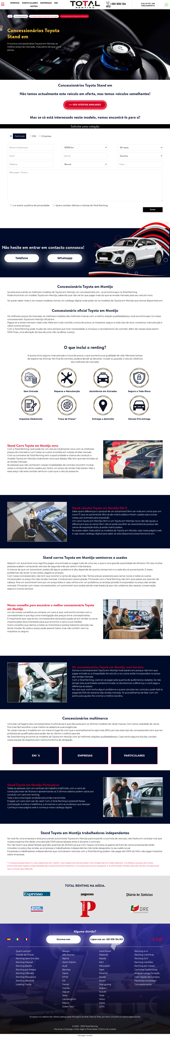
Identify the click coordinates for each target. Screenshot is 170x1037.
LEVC (102, 1006)
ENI (56, 3)
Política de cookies (107, 1029)
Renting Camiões (143, 962)
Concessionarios (143, 984)
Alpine (65, 958)
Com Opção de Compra (147, 977)
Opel (101, 969)
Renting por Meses (26, 969)
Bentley (66, 969)
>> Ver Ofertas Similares (85, 104)
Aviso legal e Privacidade (86, 1029)
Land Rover (105, 951)
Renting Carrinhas (144, 955)
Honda (65, 988)
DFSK (65, 977)
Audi (64, 966)
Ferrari (65, 984)
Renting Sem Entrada (27, 958)
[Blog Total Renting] (161, 939)
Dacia (65, 973)
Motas (34, 6)
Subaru (103, 988)
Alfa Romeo (68, 955)
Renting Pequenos (26, 977)
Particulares (30, 3)
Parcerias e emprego (145, 980)
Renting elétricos (25, 980)
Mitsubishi (104, 966)
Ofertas (14, 3)
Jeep (64, 995)
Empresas (46, 3)
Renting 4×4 (141, 951)
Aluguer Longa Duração (147, 973)
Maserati (103, 955)
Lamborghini (69, 999)
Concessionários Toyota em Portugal (44, 16)
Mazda (102, 958)
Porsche (103, 973)
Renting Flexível (24, 962)
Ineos (102, 1003)
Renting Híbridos (25, 973)
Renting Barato (24, 966)
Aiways (66, 951)
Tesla (101, 995)
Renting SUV (141, 958)
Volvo (102, 999)
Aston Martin (69, 962)
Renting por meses (144, 966)
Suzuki (102, 991)
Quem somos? (23, 951)
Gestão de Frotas (25, 955)
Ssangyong (105, 984)
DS (63, 980)
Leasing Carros (23, 984)
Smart (102, 980)
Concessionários (21, 16)
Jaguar (65, 991)
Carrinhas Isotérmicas (145, 969)
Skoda (102, 977)
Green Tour (68, 1006)
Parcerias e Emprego (63, 1029)
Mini (101, 962)
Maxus (65, 1003)
